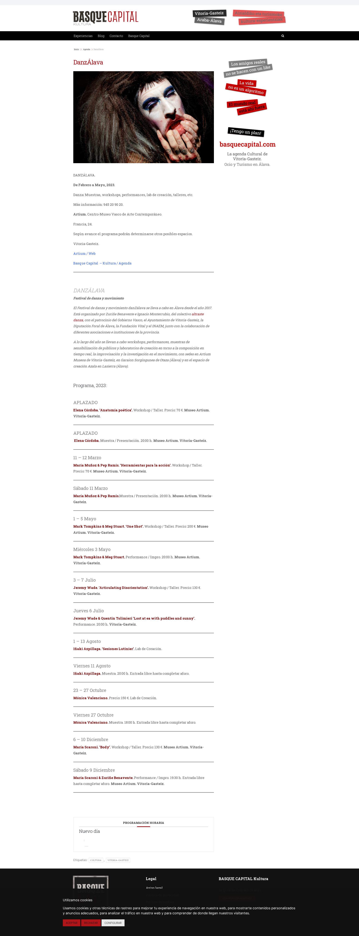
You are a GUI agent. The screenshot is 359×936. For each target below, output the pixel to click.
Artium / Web (84, 253)
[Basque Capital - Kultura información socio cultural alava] (105, 18)
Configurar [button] (113, 922)
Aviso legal (154, 888)
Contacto (116, 36)
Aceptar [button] (71, 922)
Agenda (86, 49)
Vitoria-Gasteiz (118, 860)
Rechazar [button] (91, 922)
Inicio (76, 49)
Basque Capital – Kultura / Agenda (102, 263)
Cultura (96, 860)
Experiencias (83, 36)
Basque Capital (139, 36)
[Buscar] (282, 35)
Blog (101, 36)
